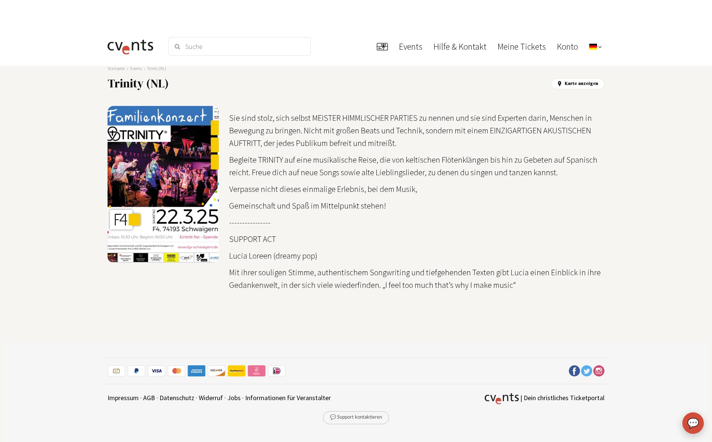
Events (136, 68)
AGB (149, 397)
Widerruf (211, 397)
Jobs (234, 397)
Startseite (116, 68)
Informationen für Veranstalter (288, 397)
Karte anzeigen (581, 83)
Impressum (123, 397)
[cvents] (133, 46)
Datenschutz (176, 397)
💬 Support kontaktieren (356, 417)
